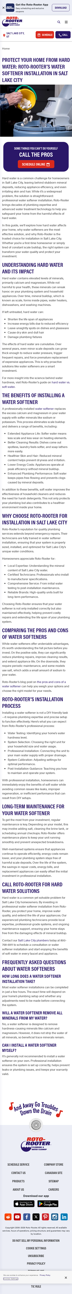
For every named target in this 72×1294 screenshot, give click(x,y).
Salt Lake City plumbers (33, 940)
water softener (44, 408)
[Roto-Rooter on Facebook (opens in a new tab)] (26, 1216)
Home (6, 48)
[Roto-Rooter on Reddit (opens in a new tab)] (8, 1216)
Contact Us (18, 1173)
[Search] (59, 22)
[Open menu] (66, 22)
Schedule (46, 35)
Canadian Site (53, 1173)
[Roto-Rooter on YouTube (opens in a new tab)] (17, 1216)
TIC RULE (36, 1286)
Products (18, 1181)
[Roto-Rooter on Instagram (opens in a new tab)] (54, 1216)
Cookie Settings (36, 1248)
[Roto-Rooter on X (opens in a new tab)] (36, 1216)
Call (65, 35)
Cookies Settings (10, 1278)
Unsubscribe (36, 1256)
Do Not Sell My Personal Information (36, 1240)
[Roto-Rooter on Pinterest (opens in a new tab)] (45, 1216)
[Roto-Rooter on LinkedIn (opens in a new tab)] (64, 1216)
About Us (18, 1189)
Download (61, 8)
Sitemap (54, 1181)
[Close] (66, 1277)
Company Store (53, 1164)
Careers (53, 1189)
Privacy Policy (36, 1263)
